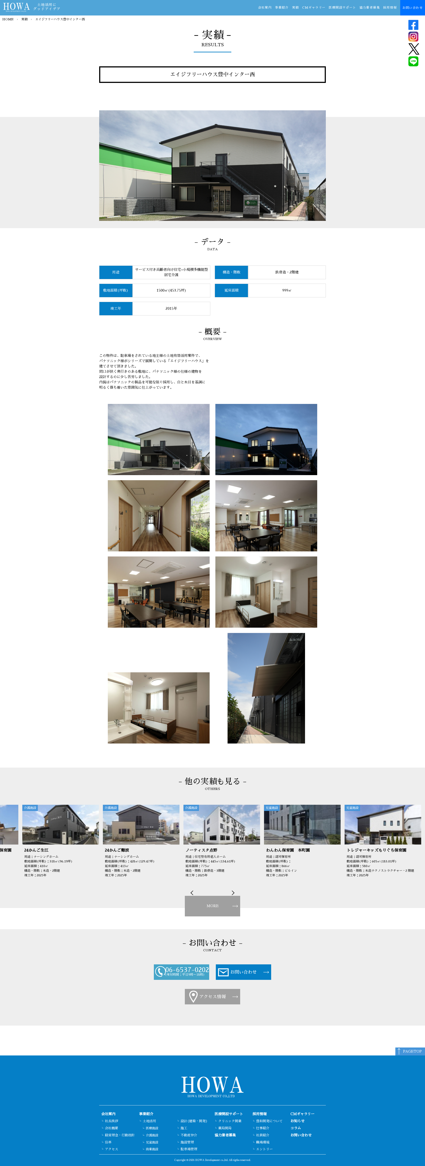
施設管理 (187, 1142)
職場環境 (262, 1142)
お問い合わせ (412, 7)
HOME (8, 19)
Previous (193, 893)
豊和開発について (269, 1121)
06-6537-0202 (187, 970)
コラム (295, 1128)
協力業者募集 (369, 7)
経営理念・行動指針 (120, 1135)
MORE (212, 906)
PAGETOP (412, 1051)
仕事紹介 (262, 1128)
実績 (295, 7)
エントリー (264, 1149)
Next (232, 893)
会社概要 (111, 1128)
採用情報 (390, 7)
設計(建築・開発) (194, 1121)
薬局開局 (225, 1128)
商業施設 (152, 1149)
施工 (184, 1128)
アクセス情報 (212, 996)
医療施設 (152, 1128)
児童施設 (152, 1142)
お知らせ (297, 1121)
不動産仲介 (189, 1135)
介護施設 (152, 1135)
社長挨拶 (111, 1121)
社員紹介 (262, 1135)
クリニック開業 (229, 1121)
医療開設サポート (342, 7)
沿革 (108, 1142)
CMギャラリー (314, 7)
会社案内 (265, 7)
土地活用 (149, 1121)
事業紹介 (282, 7)
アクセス (111, 1149)
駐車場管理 (189, 1149)
